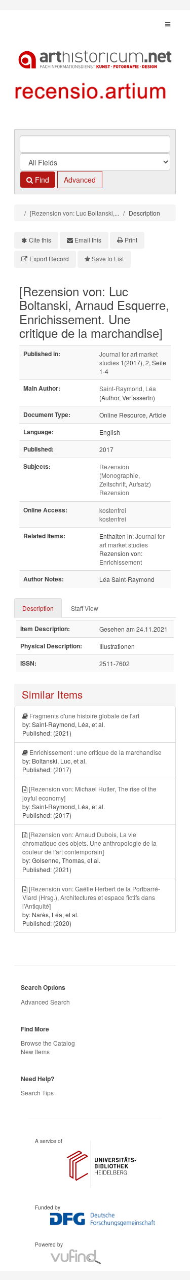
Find (41, 180)
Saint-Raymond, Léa (127, 388)
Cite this (40, 239)
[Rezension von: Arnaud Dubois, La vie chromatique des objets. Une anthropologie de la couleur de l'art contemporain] (89, 843)
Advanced (80, 180)
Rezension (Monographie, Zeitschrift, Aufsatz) (125, 475)
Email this (87, 239)
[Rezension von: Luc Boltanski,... (74, 213)
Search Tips (37, 1092)
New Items (35, 1051)
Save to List (108, 258)
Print (131, 239)
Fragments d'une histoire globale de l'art (84, 715)
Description (38, 608)
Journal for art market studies (132, 540)
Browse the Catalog (48, 1043)
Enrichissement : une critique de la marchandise (95, 752)
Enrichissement (120, 562)
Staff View (84, 608)
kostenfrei (112, 510)
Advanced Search (45, 1001)
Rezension (114, 492)
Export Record (49, 258)
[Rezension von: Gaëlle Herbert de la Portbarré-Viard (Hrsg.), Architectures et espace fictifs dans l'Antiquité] (91, 897)
